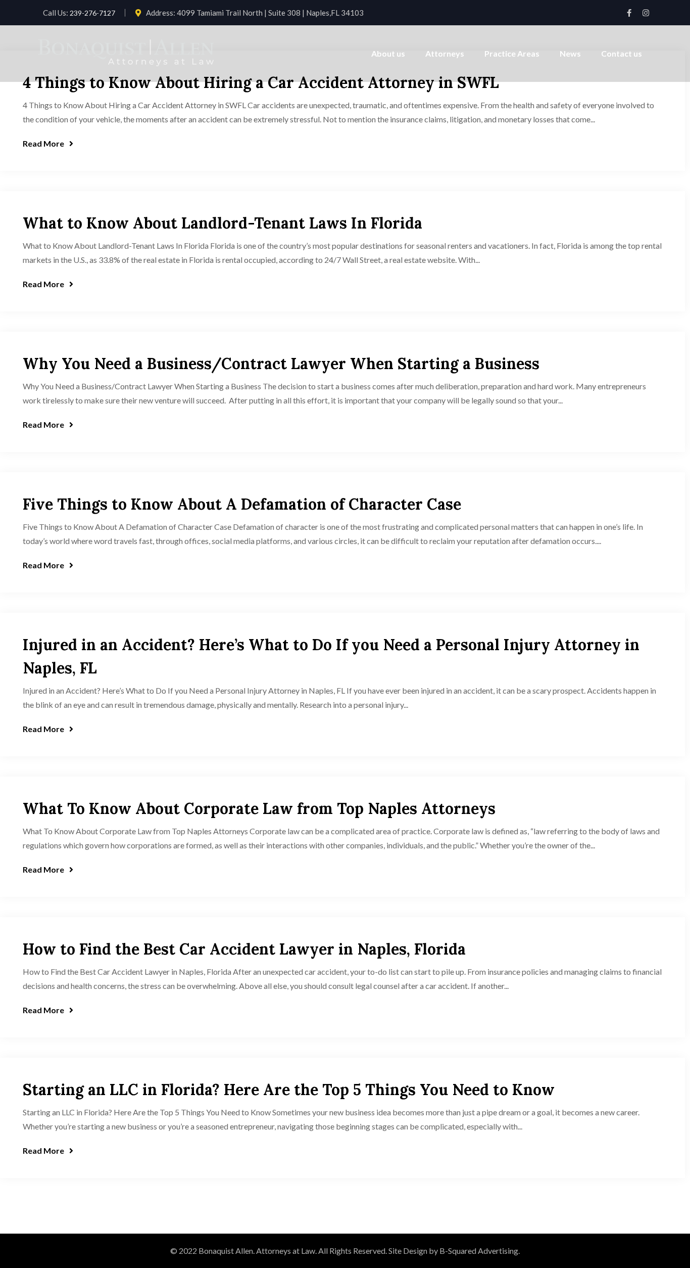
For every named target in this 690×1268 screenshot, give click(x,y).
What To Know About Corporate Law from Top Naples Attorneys (259, 808)
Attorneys (444, 53)
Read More (43, 143)
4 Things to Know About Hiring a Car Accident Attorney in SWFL (261, 82)
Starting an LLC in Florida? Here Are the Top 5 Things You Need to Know (289, 1089)
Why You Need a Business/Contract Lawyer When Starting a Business (281, 363)
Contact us (621, 53)
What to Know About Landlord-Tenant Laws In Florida (222, 223)
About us (388, 53)
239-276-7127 (92, 13)
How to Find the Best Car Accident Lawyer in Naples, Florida (244, 949)
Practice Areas (511, 53)
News (570, 53)
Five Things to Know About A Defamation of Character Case (242, 504)
